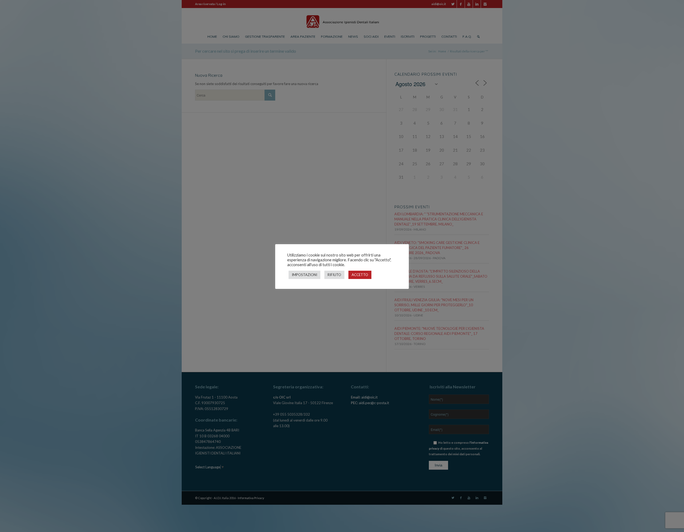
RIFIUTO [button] (334, 275)
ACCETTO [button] (360, 275)
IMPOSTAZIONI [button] (304, 275)
